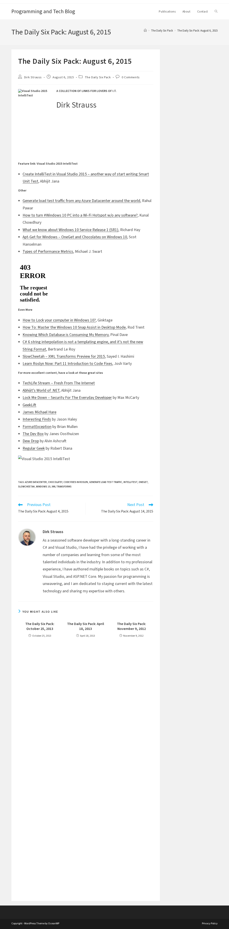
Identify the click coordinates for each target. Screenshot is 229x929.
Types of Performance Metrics (48, 251)
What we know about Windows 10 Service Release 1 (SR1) (70, 230)
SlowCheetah (26, 486)
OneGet (143, 482)
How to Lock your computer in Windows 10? (59, 320)
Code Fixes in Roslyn (76, 482)
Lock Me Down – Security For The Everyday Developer (67, 397)
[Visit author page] (27, 537)
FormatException (37, 426)
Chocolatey (55, 482)
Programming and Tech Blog (43, 11)
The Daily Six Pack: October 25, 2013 (39, 626)
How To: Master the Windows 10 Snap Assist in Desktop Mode (74, 327)
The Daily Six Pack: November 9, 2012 (131, 626)
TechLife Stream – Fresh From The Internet (59, 383)
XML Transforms (62, 486)
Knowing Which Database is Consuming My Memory (65, 335)
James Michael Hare (39, 412)
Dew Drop (31, 441)
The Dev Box (33, 434)
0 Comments (131, 77)
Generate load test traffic (105, 482)
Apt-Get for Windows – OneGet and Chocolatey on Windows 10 (75, 237)
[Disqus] (85, 704)
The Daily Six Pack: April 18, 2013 (85, 626)
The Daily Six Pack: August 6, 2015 (197, 31)
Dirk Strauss (33, 77)
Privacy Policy (210, 923)
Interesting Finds (37, 419)
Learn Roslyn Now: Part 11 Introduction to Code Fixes (67, 363)
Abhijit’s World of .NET (41, 390)
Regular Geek (34, 448)
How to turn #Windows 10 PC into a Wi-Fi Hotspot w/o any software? (80, 215)
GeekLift (29, 405)
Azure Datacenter (36, 482)
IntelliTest (130, 482)
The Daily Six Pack (98, 77)
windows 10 (43, 486)
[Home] (145, 31)
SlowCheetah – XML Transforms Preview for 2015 (64, 356)
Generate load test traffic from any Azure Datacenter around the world (81, 201)
